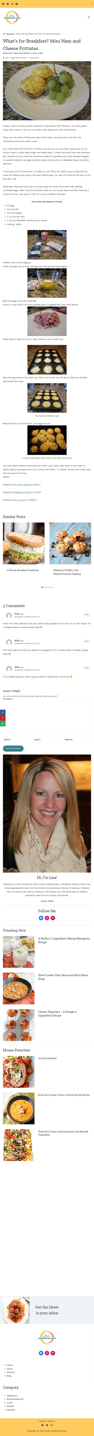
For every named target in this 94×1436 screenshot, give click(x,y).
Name (7, 739)
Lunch (10, 1402)
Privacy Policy (47, 1421)
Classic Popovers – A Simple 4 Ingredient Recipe (57, 1013)
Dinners (10, 1406)
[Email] (17, 4)
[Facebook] (3, 4)
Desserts (11, 1410)
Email (37, 739)
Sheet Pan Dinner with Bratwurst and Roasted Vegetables (63, 1133)
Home (9, 1365)
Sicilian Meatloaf (47, 1058)
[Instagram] (12, 4)
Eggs (35, 53)
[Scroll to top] (88, 1427)
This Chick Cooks (21, 484)
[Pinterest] (8, 4)
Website (68, 739)
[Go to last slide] (7, 554)
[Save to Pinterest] (3, 718)
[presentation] (24, 543)
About (10, 1369)
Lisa (6, 58)
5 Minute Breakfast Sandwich (23, 570)
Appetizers (12, 1395)
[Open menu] (89, 17)
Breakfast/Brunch (22, 53)
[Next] (87, 554)
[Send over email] (3, 723)
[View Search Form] (91, 3)
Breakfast (7, 53)
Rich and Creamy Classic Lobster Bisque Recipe (64, 1094)
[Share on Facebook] (3, 712)
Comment (8, 699)
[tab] (42, 587)
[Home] (4, 34)
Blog (9, 1376)
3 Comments (34, 58)
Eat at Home (19, 500)
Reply (87, 614)
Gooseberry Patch (21, 492)
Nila (17, 614)
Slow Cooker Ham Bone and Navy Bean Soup (63, 976)
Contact (11, 1372)
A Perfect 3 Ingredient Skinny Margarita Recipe (64, 940)
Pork (41, 53)
